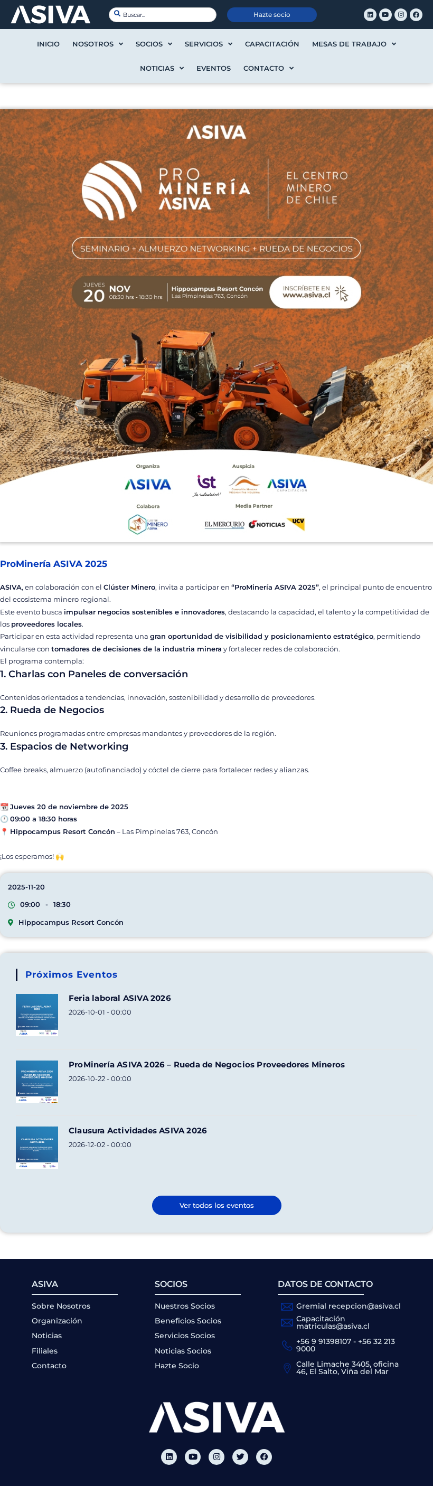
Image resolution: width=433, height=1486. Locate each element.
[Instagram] (400, 14)
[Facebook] (416, 14)
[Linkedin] (370, 14)
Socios (149, 44)
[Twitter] (240, 1457)
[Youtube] (385, 14)
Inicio (48, 44)
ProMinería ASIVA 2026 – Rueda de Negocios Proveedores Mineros (207, 1064)
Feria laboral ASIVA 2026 (120, 998)
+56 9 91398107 (323, 1341)
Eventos (213, 68)
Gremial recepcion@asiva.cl (348, 1306)
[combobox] (162, 14)
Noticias (157, 68)
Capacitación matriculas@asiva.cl (333, 1322)
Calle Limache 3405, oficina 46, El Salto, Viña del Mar (347, 1367)
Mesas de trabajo (349, 44)
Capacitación (272, 44)
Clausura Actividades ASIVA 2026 (138, 1130)
